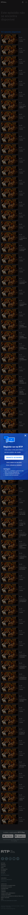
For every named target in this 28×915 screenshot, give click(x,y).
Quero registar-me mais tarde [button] (14, 462)
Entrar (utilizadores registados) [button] (14, 465)
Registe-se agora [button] (14, 457)
